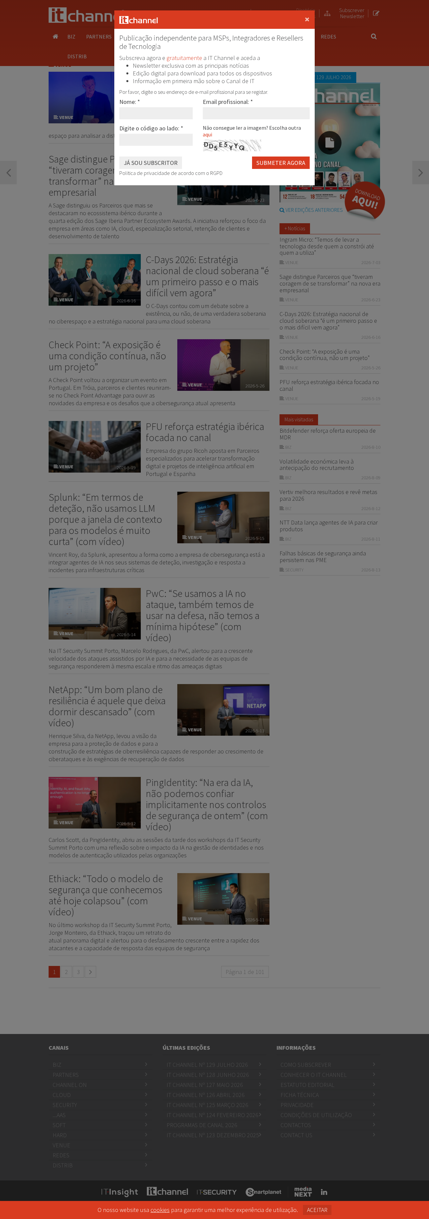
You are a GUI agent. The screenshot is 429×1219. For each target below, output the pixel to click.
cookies (160, 1210)
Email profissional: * (228, 102)
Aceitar (317, 1210)
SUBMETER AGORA (280, 163)
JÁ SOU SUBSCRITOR (151, 163)
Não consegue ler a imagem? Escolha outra (252, 131)
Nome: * (129, 102)
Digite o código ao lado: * (151, 128)
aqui (207, 134)
